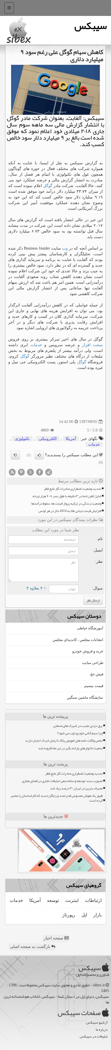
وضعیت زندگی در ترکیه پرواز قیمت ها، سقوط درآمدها (66, 503)
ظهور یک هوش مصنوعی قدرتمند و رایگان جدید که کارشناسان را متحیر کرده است (57, 798)
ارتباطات (93, 900)
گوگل (47, 186)
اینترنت (72, 900)
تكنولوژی (22, 439)
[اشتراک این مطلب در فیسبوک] (40, 472)
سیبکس (91, 26)
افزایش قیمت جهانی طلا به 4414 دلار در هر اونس (69, 511)
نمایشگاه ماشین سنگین (85, 697)
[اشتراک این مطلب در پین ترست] (21, 472)
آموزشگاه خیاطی (90, 628)
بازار (97, 914)
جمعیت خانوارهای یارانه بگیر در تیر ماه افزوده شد (70, 748)
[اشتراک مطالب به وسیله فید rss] (12, 472)
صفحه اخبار (54, 938)
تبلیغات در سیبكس (94, 1036)
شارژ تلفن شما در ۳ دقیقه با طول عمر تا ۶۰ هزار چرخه (66, 496)
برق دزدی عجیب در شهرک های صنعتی (78, 726)
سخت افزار (92, 345)
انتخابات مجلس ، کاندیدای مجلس (78, 640)
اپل (84, 914)
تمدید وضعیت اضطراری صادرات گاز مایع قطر (72, 488)
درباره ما (102, 1029)
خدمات (36, 345)
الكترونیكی (48, 439)
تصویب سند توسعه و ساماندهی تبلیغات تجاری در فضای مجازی (62, 781)
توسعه (53, 900)
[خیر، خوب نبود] (15, 455)
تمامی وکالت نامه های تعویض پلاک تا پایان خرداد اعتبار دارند (64, 740)
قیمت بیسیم (93, 686)
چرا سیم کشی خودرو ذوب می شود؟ (80, 733)
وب (65, 248)
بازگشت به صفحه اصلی (30, 947)
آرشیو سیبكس (97, 1022)
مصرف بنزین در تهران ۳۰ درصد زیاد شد (76, 788)
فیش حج (96, 674)
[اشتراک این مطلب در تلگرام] (49, 472)
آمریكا (71, 439)
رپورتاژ (68, 914)
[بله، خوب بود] (39, 455)
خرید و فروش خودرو (87, 651)
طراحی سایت (92, 663)
